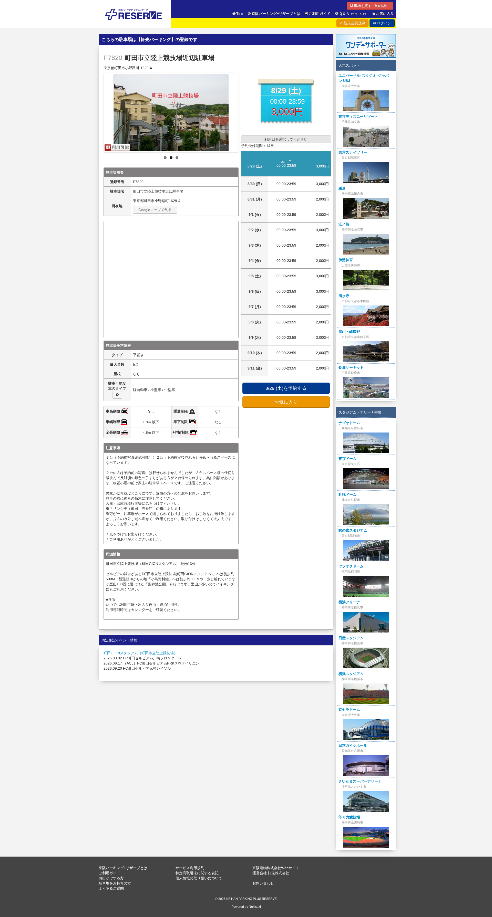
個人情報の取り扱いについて (199, 878)
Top (239, 14)
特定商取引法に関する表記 (197, 873)
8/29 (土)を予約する (285, 388)
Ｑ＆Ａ (353, 14)
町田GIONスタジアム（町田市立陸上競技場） (140, 653)
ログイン (383, 23)
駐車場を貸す (370, 6)
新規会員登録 (354, 23)
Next (243, 111)
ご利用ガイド (319, 14)
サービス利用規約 (190, 868)
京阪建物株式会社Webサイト (275, 868)
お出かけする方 (111, 878)
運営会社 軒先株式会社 (270, 873)
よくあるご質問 (111, 888)
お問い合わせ (263, 883)
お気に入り (385, 14)
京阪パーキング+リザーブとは (276, 14)
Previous (99, 111)
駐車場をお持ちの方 (115, 883)
